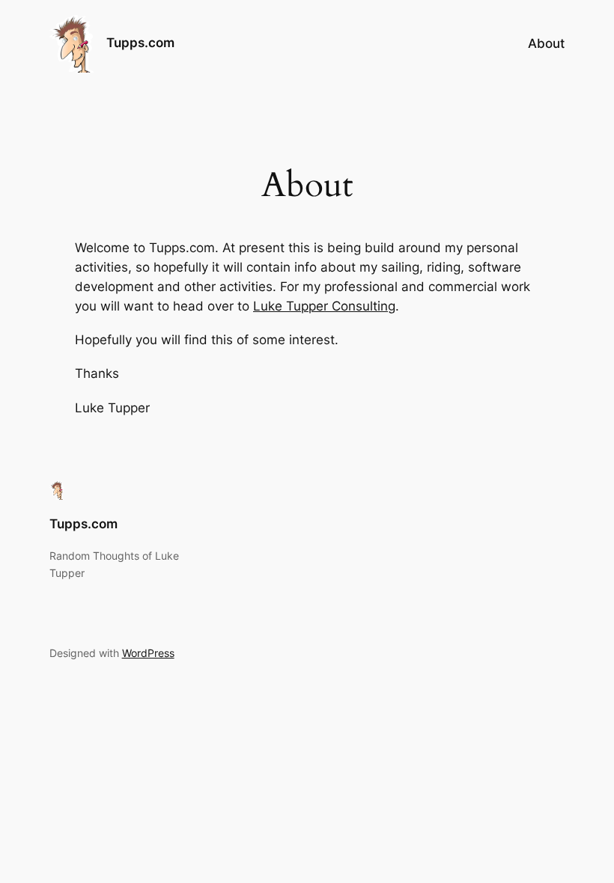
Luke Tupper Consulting (324, 306)
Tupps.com (140, 42)
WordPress (148, 653)
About (546, 43)
